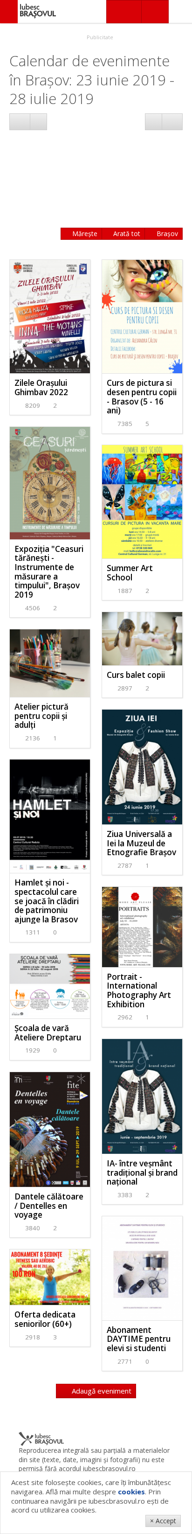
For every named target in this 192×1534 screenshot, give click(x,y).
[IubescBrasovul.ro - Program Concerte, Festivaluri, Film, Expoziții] (9, 11)
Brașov (166, 233)
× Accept (163, 1520)
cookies (131, 1491)
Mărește (83, 233)
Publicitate (99, 37)
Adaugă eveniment (100, 1390)
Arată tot (125, 233)
